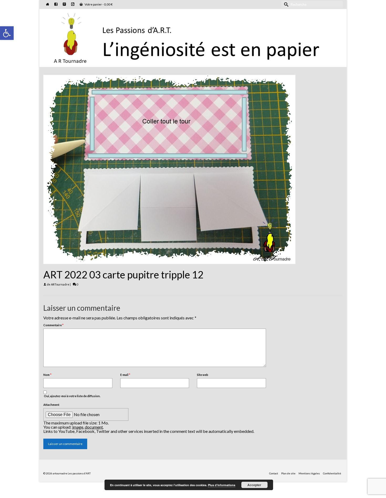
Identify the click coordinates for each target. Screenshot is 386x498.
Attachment (51, 404)
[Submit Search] (285, 4)
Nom (47, 374)
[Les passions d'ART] (193, 37)
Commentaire (53, 325)
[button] (7, 33)
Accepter (254, 485)
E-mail (125, 374)
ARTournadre (60, 284)
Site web (202, 374)
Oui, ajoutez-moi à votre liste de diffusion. (71, 396)
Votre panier (98, 4)
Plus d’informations (221, 485)
